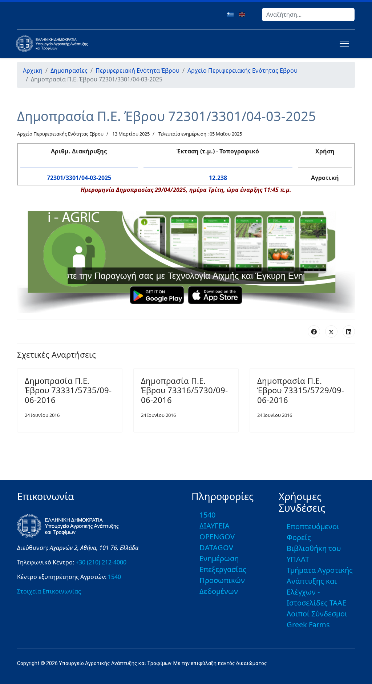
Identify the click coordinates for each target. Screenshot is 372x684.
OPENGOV (217, 537)
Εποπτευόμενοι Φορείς (313, 532)
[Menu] (343, 43)
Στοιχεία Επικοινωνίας (49, 591)
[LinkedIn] (349, 331)
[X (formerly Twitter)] (331, 331)
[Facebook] (314, 331)
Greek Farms (308, 624)
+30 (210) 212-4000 (101, 562)
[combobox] (308, 14)
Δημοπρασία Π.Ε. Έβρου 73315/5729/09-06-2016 (300, 390)
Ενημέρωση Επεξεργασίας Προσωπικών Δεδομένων (222, 575)
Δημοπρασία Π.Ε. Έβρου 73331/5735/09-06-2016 (68, 390)
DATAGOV (216, 547)
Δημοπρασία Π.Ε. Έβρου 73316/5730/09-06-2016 (184, 390)
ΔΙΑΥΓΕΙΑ (214, 526)
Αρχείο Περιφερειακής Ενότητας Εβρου (60, 133)
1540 (114, 577)
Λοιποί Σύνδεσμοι (317, 614)
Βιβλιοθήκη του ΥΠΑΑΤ (314, 553)
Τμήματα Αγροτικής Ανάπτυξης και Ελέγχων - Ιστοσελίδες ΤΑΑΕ (320, 586)
